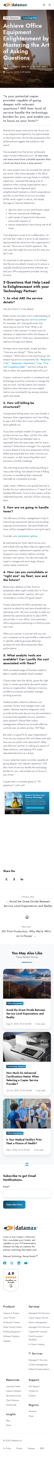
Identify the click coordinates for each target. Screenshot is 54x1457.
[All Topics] (49, 18)
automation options (27, 536)
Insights (11, 1414)
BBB (42, 1448)
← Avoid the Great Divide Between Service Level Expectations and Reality (28, 903)
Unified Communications (39, 1369)
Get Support (34, 1386)
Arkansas (33, 1411)
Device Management (38, 1322)
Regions (34, 1405)
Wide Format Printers (12, 1327)
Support (34, 1380)
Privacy (19, 1448)
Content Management (38, 1364)
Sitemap (31, 1448)
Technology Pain (29, 18)
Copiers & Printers (11, 1313)
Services (34, 1306)
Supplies (7, 1341)
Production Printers (11, 1322)
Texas (31, 1416)
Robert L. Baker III (20, 66)
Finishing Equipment (11, 1331)
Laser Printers (9, 1317)
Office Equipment (11, 18)
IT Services (35, 1353)
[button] (44, 5)
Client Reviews (12, 1400)
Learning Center (13, 1386)
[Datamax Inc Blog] (27, 916)
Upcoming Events (13, 1395)
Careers (32, 1395)
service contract (38, 319)
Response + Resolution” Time (26, 363)
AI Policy (7, 1448)
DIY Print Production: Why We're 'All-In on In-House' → (26, 933)
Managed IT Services (38, 1360)
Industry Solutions (13, 1390)
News (8, 1425)
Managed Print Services (39, 1313)
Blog (8, 1420)
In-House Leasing (36, 1344)
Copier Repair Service (38, 1317)
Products (9, 1306)
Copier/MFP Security (38, 1331)
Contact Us (33, 1390)
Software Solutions (11, 1336)
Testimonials (11, 1404)
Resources (12, 1380)
